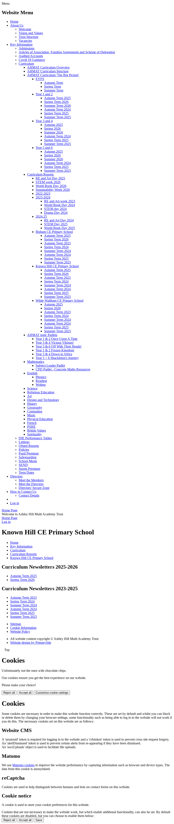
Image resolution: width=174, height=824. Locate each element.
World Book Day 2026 (51, 186)
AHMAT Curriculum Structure (48, 71)
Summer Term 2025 (57, 117)
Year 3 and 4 (44, 121)
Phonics (41, 377)
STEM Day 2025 (55, 224)
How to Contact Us (23, 491)
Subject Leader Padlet (50, 365)
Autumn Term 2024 (57, 109)
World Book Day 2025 (59, 228)
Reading (41, 381)
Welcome (25, 29)
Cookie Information (23, 628)
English (32, 373)
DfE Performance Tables (35, 438)
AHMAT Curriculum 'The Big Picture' (53, 75)
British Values (36, 430)
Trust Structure (28, 37)
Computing (34, 411)
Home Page (9, 510)
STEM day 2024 (55, 209)
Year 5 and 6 (44, 147)
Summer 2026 (53, 132)
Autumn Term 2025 (57, 98)
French (31, 423)
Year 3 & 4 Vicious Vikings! (55, 342)
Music (31, 415)
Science (32, 388)
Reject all (9, 692)
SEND (23, 465)
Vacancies (25, 40)
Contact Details (29, 495)
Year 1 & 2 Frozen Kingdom (55, 350)
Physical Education (40, 419)
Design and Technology (43, 400)
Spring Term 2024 (56, 247)
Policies (24, 449)
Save (39, 820)
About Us (16, 25)
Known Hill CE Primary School (57, 266)
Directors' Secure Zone (34, 488)
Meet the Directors (31, 484)
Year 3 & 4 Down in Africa (54, 354)
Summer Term (53, 90)
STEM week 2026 (48, 182)
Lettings (24, 442)
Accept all (25, 692)
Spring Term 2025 (56, 113)
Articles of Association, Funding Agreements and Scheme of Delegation (67, 52)
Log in (14, 503)
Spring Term (52, 86)
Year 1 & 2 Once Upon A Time (56, 339)
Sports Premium (29, 468)
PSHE (31, 426)
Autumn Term (53, 83)
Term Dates (26, 472)
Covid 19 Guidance (32, 60)
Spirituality (34, 434)
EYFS (40, 79)
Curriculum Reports (40, 174)
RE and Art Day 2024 (59, 220)
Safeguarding (27, 457)
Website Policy (20, 631)
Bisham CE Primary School (54, 232)
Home (14, 21)
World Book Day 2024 (59, 205)
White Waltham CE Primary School (59, 300)
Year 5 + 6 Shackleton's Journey (57, 358)
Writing (41, 384)
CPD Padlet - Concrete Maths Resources (63, 369)
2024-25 (41, 216)
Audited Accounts (31, 56)
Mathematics (35, 361)
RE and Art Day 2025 (50, 178)
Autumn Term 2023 (57, 243)
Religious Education (40, 392)
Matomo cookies (23, 765)
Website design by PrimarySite (30, 642)
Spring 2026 (52, 128)
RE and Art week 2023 (59, 201)
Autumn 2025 (53, 125)
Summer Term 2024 (57, 251)
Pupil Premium (29, 453)
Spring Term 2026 (56, 102)
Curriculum (26, 63)
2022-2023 (43, 193)
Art (29, 396)
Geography (34, 407)
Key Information (21, 44)
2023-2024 (43, 197)
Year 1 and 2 (44, 94)
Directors (16, 476)
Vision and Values (31, 33)
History (32, 404)
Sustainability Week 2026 (53, 190)
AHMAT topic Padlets (42, 335)
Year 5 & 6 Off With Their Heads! (58, 346)
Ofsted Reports (29, 446)
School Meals (28, 461)
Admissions (26, 48)
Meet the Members (31, 480)
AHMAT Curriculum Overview (48, 67)
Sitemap (15, 624)
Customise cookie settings (52, 692)
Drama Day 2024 (55, 212)
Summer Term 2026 (57, 105)
